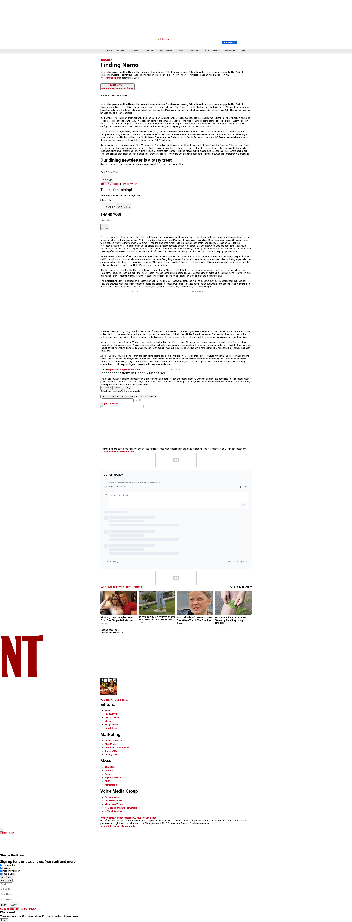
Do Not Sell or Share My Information (118, 826)
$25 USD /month (128, 396)
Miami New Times (114, 804)
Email (103, 172)
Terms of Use (111, 751)
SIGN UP (107, 179)
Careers (109, 770)
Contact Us (110, 774)
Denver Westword (113, 800)
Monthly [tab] (118, 387)
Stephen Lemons (111, 77)
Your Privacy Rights (146, 817)
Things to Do (8, 865)
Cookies (118, 817)
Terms (124, 184)
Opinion (134, 51)
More (242, 51)
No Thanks (6, 880)
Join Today (6, 877)
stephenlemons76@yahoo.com (118, 451)
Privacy (133, 184)
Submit (13, 904)
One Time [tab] (106, 387)
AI (135, 817)
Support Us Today (109, 403)
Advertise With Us (113, 740)
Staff (107, 781)
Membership (111, 785)
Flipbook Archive (113, 777)
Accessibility (128, 817)
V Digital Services (113, 811)
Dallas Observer (112, 797)
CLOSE (104, 228)
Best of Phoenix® (11, 871)
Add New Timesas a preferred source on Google (117, 86)
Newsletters (229, 51)
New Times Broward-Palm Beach (121, 808)
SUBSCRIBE (109, 207)
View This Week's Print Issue (114, 700)
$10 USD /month (109, 396)
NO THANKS (123, 207)
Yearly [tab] (127, 387)
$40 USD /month (147, 396)
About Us (109, 767)
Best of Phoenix (212, 51)
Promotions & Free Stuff (117, 747)
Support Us (229, 42)
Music (180, 51)
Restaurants (106, 59)
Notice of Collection (110, 184)
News (109, 51)
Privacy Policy (112, 754)
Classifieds (110, 744)
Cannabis (121, 51)
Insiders (6, 868)
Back (3, 904)
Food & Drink (148, 51)
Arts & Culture (166, 51)
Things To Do (194, 51)
